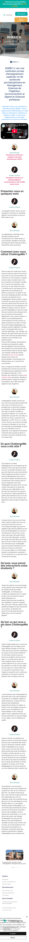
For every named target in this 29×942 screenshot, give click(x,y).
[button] (26, 9)
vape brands (14, 333)
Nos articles (5, 895)
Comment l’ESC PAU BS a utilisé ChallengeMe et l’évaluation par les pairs (14, 863)
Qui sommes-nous (7, 890)
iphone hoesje (13, 355)
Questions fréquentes (8, 893)
